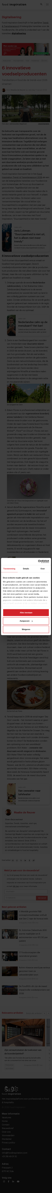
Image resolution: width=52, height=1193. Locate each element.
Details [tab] (26, 568)
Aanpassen (25, 621)
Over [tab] (43, 568)
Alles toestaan (26, 612)
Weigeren (26, 629)
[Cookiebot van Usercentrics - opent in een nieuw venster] (38, 561)
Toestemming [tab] (9, 568)
